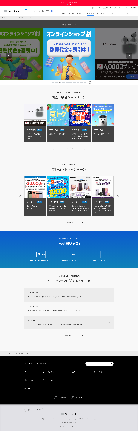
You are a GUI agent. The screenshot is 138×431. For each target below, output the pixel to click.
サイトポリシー (70, 419)
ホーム (5, 18)
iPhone (26, 372)
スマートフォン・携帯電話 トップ (35, 364)
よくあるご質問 (79, 397)
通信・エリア (28, 380)
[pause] (90, 82)
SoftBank (11, 11)
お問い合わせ (62, 397)
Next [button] (118, 123)
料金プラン (74, 372)
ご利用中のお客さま (99, 260)
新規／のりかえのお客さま (39, 260)
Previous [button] (20, 123)
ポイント (51, 380)
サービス (97, 380)
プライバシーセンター (58, 419)
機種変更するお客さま (69, 260)
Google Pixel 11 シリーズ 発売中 (69, 2)
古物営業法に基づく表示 (81, 419)
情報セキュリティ (46, 419)
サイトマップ (92, 419)
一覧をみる (69, 148)
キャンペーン (98, 372)
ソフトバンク (69, 414)
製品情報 (51, 372)
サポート (27, 389)
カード (73, 380)
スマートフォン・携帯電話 (16, 18)
